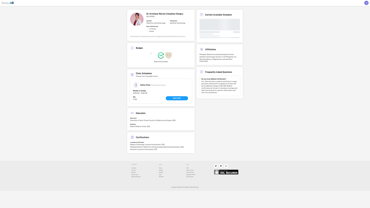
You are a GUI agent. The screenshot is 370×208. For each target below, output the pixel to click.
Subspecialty (173, 20)
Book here (177, 98)
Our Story (134, 168)
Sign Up (134, 172)
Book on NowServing (152, 26)
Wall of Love (135, 174)
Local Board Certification (137, 142)
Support (161, 172)
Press (160, 168)
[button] (136, 85)
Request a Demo (190, 174)
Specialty (149, 20)
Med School (133, 118)
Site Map (161, 176)
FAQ (187, 168)
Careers (161, 170)
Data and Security (136, 176)
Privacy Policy (190, 172)
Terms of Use (189, 170)
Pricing (133, 170)
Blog (160, 174)
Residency (133, 124)
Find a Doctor (189, 176)
